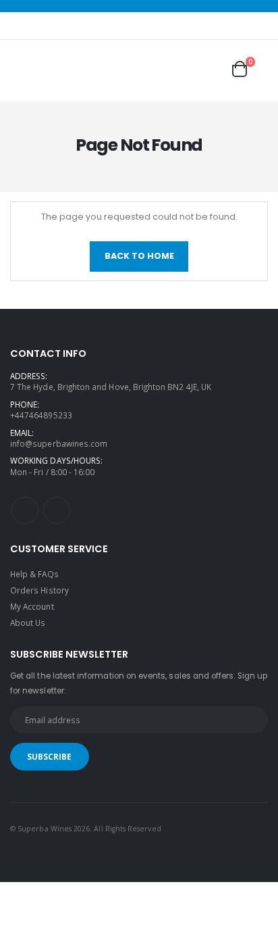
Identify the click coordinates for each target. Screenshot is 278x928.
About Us (27, 622)
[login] (188, 68)
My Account (32, 606)
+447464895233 (41, 415)
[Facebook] (24, 510)
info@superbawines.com (58, 443)
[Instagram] (56, 510)
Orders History (39, 590)
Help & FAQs (34, 573)
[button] (249, 69)
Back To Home (139, 256)
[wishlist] (214, 68)
